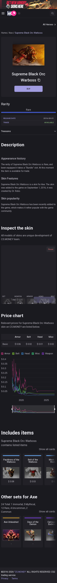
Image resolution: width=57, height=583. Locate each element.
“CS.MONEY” (20, 572)
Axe (11, 33)
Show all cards (47, 449)
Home (4, 33)
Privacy (4, 578)
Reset (50, 249)
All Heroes (48, 24)
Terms (15, 578)
